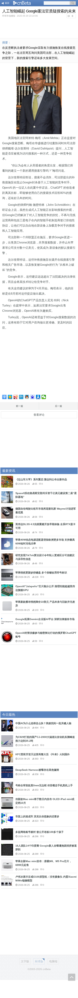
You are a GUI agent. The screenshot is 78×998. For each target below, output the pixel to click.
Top (72, 977)
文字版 (25, 961)
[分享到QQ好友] (27, 397)
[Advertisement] (39, 28)
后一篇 (58, 406)
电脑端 (53, 961)
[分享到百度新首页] (32, 397)
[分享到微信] (44, 397)
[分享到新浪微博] (15, 397)
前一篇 (19, 406)
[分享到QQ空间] (10, 397)
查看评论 (39, 414)
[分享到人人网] (38, 397)
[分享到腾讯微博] (21, 397)
